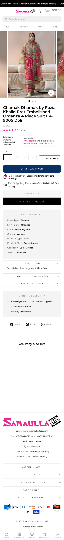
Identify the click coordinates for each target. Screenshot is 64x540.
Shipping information (32, 277)
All (7, 26)
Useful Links (31, 467)
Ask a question (32, 283)
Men (40, 26)
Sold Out (32, 193)
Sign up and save (31, 498)
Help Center (31, 475)
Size (6, 152)
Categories (31, 490)
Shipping (7, 140)
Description (32, 264)
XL (7, 157)
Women (23, 26)
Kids (55, 26)
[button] (10, 130)
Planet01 (38, 526)
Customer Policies (31, 482)
